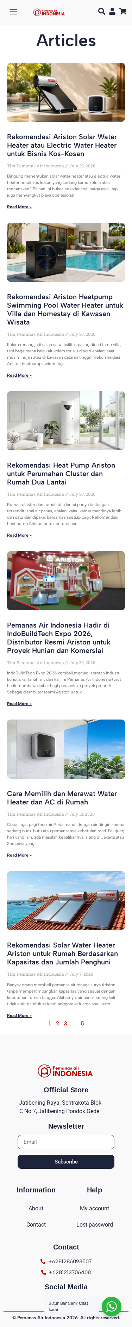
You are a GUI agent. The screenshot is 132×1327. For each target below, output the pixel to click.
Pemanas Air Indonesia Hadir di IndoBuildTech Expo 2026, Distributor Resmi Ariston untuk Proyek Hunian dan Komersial (59, 638)
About (36, 1208)
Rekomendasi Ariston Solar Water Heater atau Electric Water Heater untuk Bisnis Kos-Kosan (62, 145)
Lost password (94, 1224)
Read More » (19, 206)
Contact (36, 1224)
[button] (101, 12)
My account (94, 1208)
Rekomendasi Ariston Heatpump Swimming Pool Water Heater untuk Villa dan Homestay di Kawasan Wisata (65, 309)
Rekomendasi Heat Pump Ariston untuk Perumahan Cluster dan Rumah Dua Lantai (61, 473)
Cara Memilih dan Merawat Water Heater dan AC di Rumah (62, 797)
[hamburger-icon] (13, 12)
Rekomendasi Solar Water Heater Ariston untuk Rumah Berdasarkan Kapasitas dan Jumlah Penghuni (62, 953)
